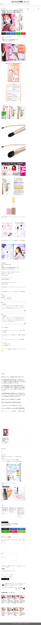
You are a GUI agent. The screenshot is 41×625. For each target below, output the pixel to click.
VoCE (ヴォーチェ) (5, 522)
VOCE (3, 304)
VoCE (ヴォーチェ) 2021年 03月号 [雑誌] (5, 439)
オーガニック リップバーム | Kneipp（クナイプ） (10, 405)
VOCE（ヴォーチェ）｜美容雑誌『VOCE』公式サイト (11, 376)
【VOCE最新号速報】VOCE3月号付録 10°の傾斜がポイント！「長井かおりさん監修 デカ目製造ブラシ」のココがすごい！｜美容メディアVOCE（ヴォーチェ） (13, 381)
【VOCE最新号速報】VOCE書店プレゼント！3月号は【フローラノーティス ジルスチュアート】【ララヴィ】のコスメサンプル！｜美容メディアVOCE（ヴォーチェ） (13, 395)
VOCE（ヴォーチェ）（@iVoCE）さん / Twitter (10, 399)
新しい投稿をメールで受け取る (7, 576)
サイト (2, 561)
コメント (3, 543)
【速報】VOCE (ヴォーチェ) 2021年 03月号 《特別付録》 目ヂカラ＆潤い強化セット (4, 509)
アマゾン (13, 411)
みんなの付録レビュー (21, 2)
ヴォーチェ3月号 (12, 523)
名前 (2, 553)
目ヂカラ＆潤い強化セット (6, 525)
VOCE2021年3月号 (5, 523)
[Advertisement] (13, 362)
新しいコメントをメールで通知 (7, 574)
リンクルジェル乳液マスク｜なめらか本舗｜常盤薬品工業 (12, 408)
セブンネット (3, 448)
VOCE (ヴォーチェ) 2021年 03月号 (8, 39)
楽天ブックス (21, 411)
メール (3, 557)
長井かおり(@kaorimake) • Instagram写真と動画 (10, 402)
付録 (17, 523)
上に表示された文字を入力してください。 (8, 570)
